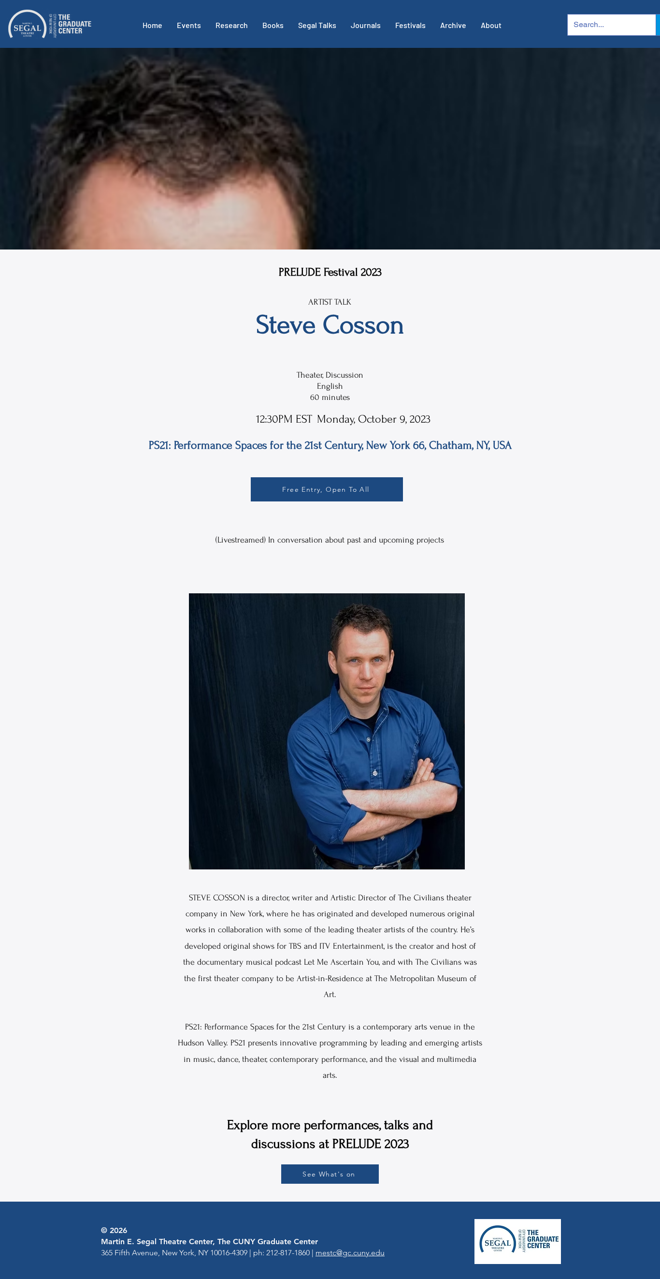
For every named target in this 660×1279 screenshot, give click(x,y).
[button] (189, 25)
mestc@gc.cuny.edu (350, 1252)
